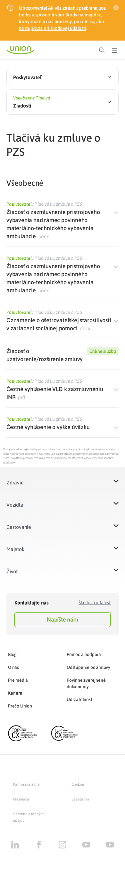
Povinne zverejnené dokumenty (86, 683)
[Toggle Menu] (114, 50)
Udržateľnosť (79, 699)
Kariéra (15, 693)
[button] (62, 486)
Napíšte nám (62, 619)
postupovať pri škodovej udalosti (52, 28)
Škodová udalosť (95, 602)
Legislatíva (80, 799)
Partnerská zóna (26, 784)
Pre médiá (18, 680)
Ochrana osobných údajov (29, 817)
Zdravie (15, 482)
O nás (13, 667)
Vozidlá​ (14, 505)
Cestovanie (18, 527)
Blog (12, 654)
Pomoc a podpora (84, 654)
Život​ (12, 571)
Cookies (77, 784)
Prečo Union (20, 705)
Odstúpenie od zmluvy (88, 667)
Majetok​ (15, 549)
